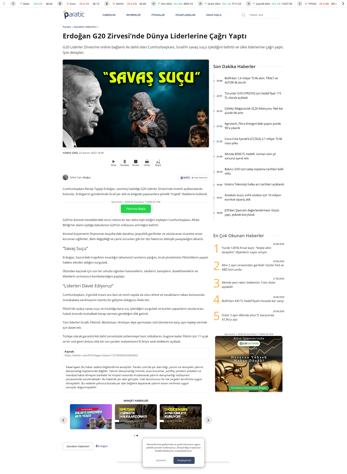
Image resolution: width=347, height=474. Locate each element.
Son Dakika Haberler (234, 66)
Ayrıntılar (161, 460)
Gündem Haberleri (85, 27)
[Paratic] (73, 15)
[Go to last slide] (63, 420)
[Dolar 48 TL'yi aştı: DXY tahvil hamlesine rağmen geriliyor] (91, 416)
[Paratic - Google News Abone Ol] (193, 179)
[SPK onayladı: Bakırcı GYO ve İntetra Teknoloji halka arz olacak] (136, 416)
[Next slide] (343, 3)
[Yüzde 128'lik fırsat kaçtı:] (181, 416)
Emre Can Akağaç (80, 177)
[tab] (134, 435)
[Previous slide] (4, 3)
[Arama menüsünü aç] (243, 15)
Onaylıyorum (184, 460)
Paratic (67, 27)
